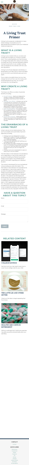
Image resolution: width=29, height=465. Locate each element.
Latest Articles (14, 460)
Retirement (14, 449)
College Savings (9, 263)
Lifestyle (15, 458)
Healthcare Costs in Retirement (11, 326)
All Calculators (14, 463)
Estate (14, 452)
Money (14, 457)
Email (2, 206)
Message (3, 214)
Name (2, 198)
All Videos (14, 461)
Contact (14, 444)
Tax (14, 455)
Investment (14, 451)
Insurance (14, 454)
